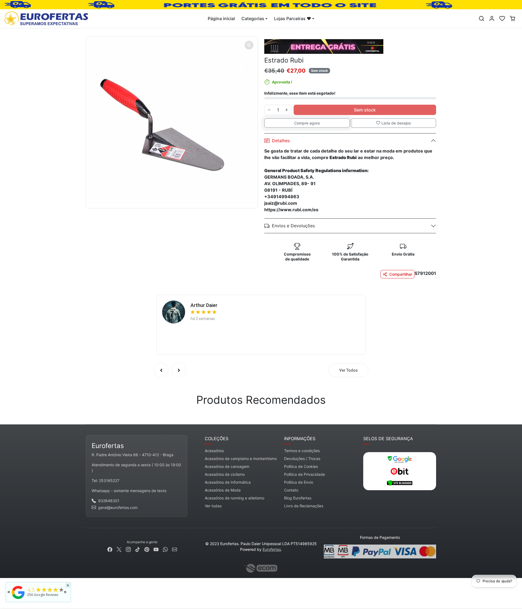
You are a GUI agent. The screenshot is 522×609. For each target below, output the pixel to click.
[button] (481, 18)
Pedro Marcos (206, 303)
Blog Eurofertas (297, 498)
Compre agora (307, 123)
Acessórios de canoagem (227, 466)
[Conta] (492, 18)
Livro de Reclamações (303, 506)
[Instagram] (128, 549)
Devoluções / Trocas (302, 458)
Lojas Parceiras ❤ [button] (292, 18)
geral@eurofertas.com (118, 507)
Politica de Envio (298, 482)
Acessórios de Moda (223, 490)
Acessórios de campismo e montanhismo (241, 458)
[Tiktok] (137, 549)
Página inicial (221, 18)
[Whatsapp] (165, 549)
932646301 (108, 500)
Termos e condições (302, 450)
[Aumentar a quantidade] (286, 110)
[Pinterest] (146, 549)
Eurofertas (272, 549)
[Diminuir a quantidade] (269, 110)
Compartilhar (400, 274)
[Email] (174, 549)
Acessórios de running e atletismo (234, 498)
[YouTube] (156, 549)
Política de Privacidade (304, 474)
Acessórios (214, 450)
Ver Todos (348, 370)
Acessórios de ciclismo (225, 474)
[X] (119, 549)
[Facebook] (109, 549)
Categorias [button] (252, 18)
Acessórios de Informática (228, 482)
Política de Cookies (301, 466)
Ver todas (213, 506)
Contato (291, 490)
